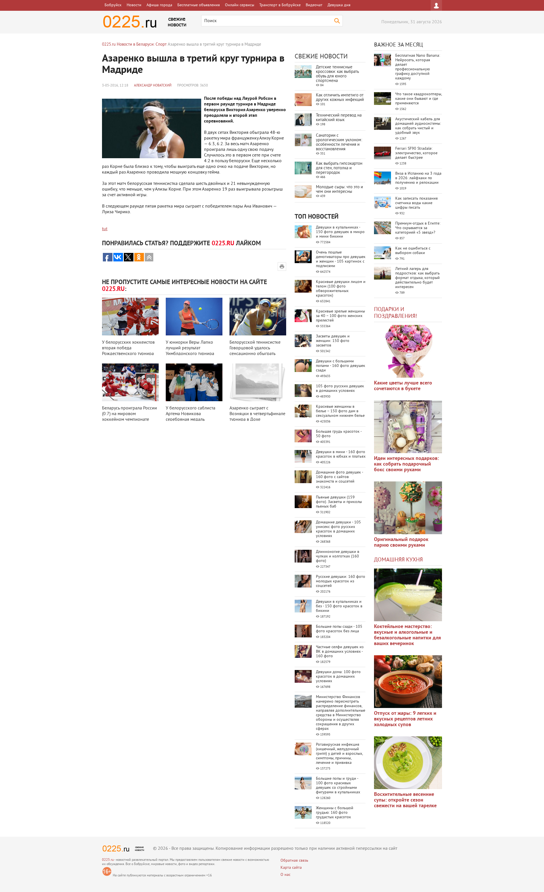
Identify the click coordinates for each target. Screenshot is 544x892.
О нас (285, 874)
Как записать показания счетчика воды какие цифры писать (416, 203)
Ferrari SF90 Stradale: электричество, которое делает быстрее (416, 153)
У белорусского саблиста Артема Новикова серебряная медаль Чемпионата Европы (190, 416)
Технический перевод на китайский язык (339, 118)
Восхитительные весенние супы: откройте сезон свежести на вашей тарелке (405, 800)
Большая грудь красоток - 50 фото (339, 434)
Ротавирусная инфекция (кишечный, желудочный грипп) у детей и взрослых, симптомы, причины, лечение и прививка (339, 753)
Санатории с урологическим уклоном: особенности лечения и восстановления (339, 142)
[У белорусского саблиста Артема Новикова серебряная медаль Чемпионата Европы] (194, 382)
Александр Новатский (152, 86)
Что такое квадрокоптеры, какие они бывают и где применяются (418, 99)
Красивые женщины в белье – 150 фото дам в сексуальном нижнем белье (340, 411)
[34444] (408, 507)
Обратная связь (294, 860)
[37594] (408, 681)
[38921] (408, 594)
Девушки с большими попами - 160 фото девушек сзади (340, 366)
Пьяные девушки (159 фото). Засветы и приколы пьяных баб (339, 502)
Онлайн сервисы (239, 5)
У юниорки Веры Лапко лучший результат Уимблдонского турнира (190, 348)
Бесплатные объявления (198, 5)
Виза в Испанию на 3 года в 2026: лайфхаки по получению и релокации (418, 178)
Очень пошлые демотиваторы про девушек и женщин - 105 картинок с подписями (341, 259)
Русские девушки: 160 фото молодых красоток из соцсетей (340, 581)
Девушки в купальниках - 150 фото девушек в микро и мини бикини (340, 232)
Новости (134, 5)
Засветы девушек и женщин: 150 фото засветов (333, 341)
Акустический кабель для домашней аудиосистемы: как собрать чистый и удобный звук (418, 126)
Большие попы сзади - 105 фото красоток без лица (339, 629)
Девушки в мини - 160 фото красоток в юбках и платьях (341, 454)
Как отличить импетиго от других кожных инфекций (340, 98)
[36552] (408, 762)
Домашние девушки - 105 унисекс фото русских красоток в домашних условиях (338, 529)
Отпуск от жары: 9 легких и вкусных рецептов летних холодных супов (405, 719)
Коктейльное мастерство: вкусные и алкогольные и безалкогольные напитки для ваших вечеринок (407, 635)
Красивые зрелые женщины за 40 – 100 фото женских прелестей (340, 316)
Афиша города (159, 5)
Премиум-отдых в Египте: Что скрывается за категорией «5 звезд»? (417, 228)
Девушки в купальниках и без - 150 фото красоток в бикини (339, 606)
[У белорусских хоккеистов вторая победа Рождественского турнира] (130, 316)
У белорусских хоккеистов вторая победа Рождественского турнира (128, 348)
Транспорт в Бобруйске (280, 5)
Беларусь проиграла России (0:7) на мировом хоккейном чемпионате (129, 413)
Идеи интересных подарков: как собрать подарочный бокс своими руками (406, 464)
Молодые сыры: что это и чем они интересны (339, 190)
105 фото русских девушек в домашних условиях (340, 388)
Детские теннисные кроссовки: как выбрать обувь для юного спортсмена (337, 74)
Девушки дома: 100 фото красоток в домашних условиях (338, 677)
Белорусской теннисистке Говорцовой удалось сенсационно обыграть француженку (255, 351)
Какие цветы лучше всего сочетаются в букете (403, 386)
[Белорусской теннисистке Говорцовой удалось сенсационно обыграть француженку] (258, 316)
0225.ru (108, 860)
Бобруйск (113, 5)
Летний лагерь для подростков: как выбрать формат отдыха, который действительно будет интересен (417, 278)
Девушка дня (339, 5)
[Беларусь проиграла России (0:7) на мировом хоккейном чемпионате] (130, 382)
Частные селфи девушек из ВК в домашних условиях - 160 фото (340, 652)
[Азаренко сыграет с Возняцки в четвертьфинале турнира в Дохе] (258, 382)
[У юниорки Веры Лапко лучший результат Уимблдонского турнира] (194, 316)
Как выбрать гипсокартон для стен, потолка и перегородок (339, 168)
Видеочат (314, 5)
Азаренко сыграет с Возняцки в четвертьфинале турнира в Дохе (257, 413)
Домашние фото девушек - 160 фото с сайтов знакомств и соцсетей (339, 477)
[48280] (408, 426)
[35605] (408, 351)
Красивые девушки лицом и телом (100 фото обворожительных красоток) (341, 289)
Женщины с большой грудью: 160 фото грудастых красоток (334, 813)
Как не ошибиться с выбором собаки (412, 250)
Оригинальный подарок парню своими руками (401, 542)
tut (104, 229)
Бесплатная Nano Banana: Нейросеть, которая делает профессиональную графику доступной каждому (417, 67)
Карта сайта (291, 867)
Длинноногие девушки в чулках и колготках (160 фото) (337, 556)
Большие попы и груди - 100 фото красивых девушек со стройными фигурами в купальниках (338, 785)
